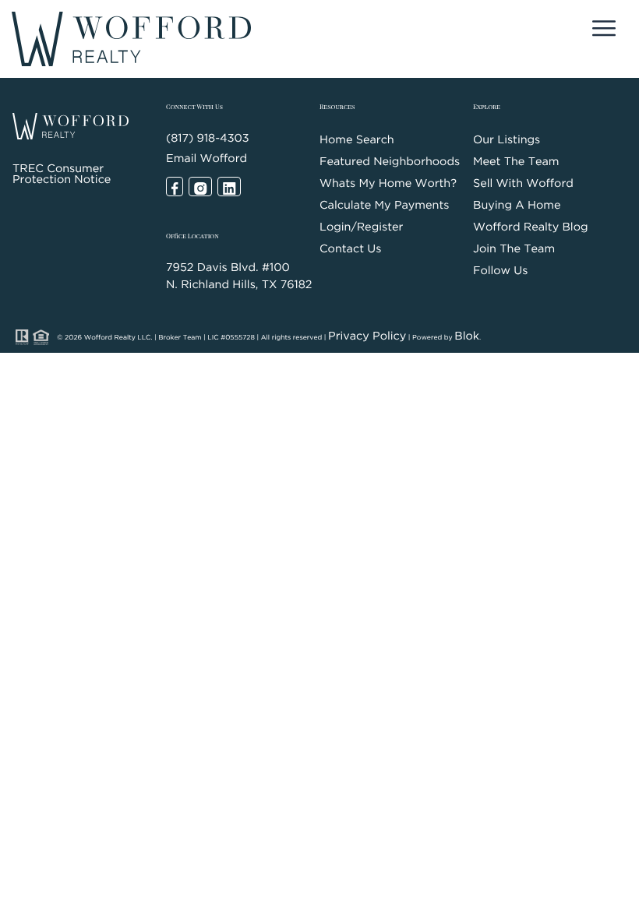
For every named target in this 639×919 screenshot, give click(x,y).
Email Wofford (206, 159)
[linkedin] (229, 186)
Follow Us (500, 271)
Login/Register (361, 228)
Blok (466, 337)
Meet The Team (516, 162)
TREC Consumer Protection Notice (61, 174)
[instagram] (200, 186)
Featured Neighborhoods (390, 162)
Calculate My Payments (384, 206)
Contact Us (350, 250)
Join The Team (514, 250)
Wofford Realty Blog (530, 228)
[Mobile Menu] (604, 31)
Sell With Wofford (523, 184)
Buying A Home (516, 206)
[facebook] (174, 186)
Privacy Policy (367, 337)
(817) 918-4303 (207, 139)
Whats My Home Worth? (388, 184)
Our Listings (506, 141)
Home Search (357, 141)
